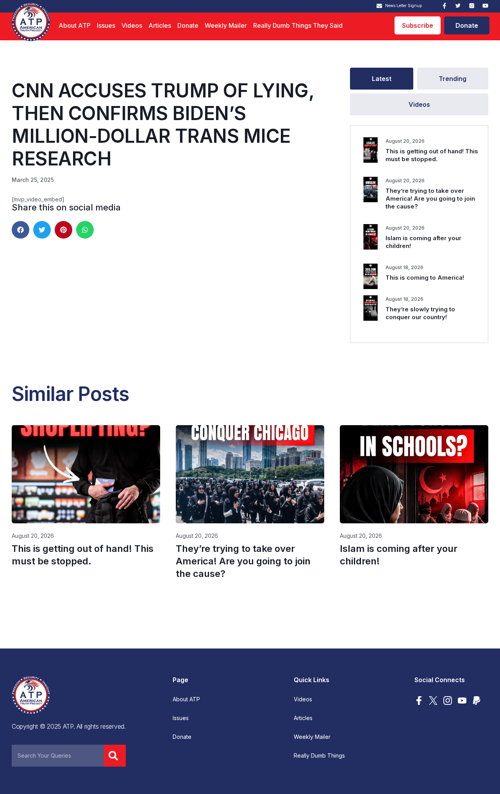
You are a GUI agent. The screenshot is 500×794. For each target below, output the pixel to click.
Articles (159, 25)
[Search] (115, 756)
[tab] (381, 79)
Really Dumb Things (319, 756)
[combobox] (58, 756)
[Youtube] (485, 6)
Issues (106, 25)
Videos (131, 25)
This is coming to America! (425, 277)
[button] (20, 230)
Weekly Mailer (226, 25)
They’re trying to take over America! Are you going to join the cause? (430, 198)
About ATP (75, 25)
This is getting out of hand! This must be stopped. (432, 155)
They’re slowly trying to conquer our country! (420, 313)
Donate (187, 25)
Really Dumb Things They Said (298, 25)
